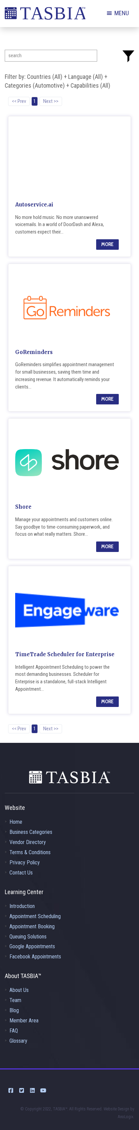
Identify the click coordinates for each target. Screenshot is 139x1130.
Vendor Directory (27, 842)
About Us (19, 990)
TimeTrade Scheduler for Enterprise (64, 654)
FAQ (13, 1030)
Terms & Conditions (30, 852)
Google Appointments (32, 946)
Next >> (50, 101)
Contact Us (21, 872)
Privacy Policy (24, 862)
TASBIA (45, 15)
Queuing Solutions (28, 936)
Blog (14, 1010)
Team (15, 1000)
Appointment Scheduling (35, 916)
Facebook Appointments (35, 956)
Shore (23, 507)
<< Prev (19, 101)
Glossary (18, 1041)
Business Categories (30, 832)
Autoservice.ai (34, 204)
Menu (121, 13)
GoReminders (34, 352)
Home (15, 822)
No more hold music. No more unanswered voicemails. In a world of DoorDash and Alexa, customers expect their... (59, 224)
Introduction (22, 906)
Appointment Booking (32, 926)
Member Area (23, 1020)
